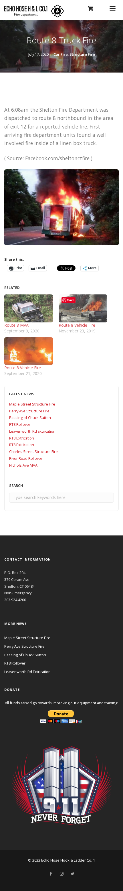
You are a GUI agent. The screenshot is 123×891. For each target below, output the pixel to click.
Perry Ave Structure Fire (29, 411)
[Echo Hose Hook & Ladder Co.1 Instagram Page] (61, 873)
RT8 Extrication (21, 438)
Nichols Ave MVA (23, 465)
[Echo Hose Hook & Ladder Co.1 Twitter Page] (72, 873)
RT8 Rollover (19, 424)
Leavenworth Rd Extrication (32, 431)
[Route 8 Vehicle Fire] (83, 308)
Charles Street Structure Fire (33, 451)
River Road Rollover (25, 458)
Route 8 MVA (16, 325)
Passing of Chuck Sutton (30, 417)
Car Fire (60, 54)
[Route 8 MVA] (28, 308)
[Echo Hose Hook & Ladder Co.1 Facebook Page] (51, 873)
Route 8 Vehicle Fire (77, 325)
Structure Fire (82, 54)
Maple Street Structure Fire (32, 404)
